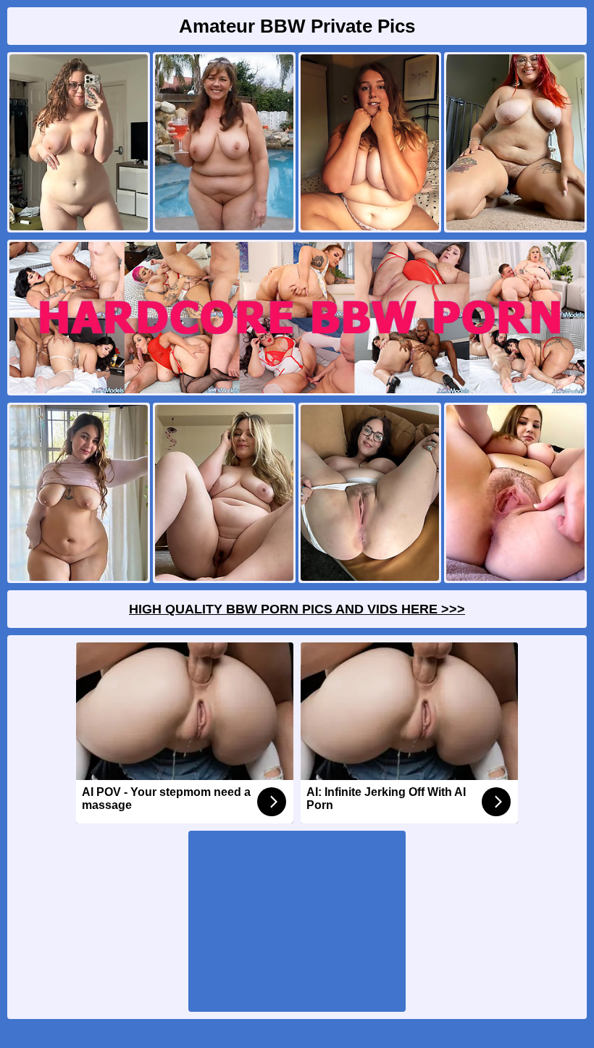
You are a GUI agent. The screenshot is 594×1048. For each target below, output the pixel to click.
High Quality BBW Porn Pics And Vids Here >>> (297, 609)
